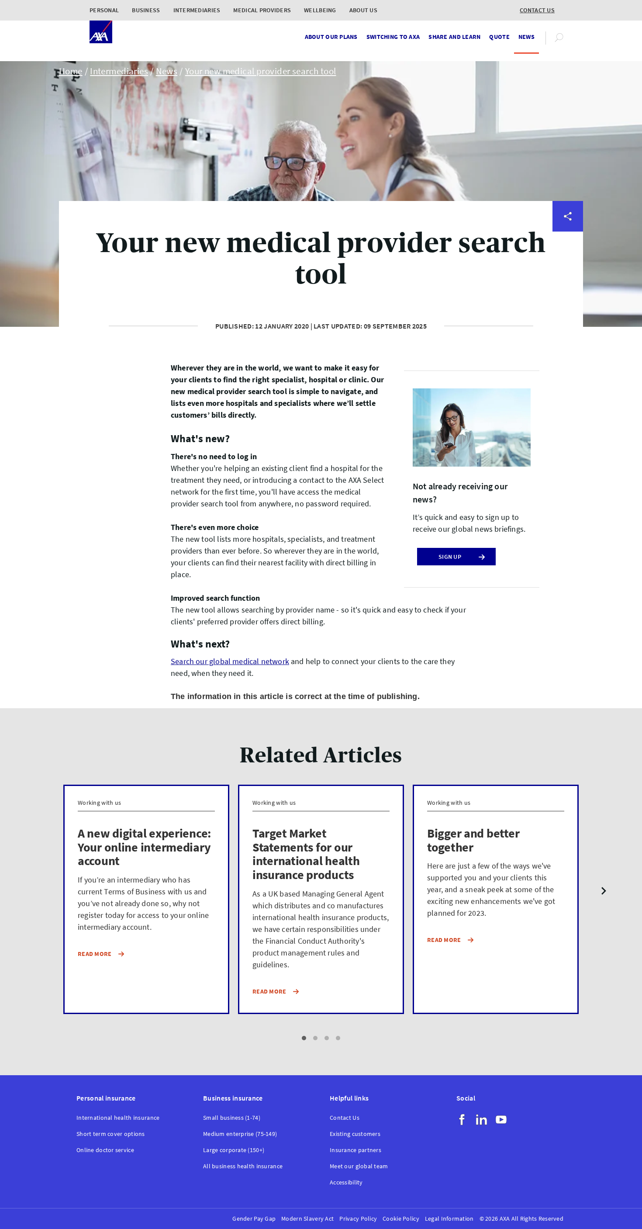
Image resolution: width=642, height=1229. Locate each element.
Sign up (449, 557)
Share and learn (454, 37)
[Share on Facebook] (567, 279)
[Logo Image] (101, 33)
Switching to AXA (393, 37)
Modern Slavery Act (307, 1218)
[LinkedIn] (481, 1119)
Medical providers (262, 10)
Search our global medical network (230, 661)
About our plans (331, 37)
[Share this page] (567, 216)
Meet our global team (359, 1166)
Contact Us (344, 1118)
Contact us (537, 10)
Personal (104, 10)
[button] (304, 1038)
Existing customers (355, 1134)
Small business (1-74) (231, 1118)
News (526, 37)
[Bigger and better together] (495, 899)
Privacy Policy (358, 1218)
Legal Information (449, 1218)
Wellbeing (320, 10)
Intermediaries (197, 10)
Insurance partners (355, 1150)
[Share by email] (567, 342)
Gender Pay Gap (254, 1218)
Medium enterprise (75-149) (240, 1134)
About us (363, 10)
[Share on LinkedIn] (567, 310)
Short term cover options (110, 1134)
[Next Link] (603, 891)
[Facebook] (461, 1119)
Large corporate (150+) (233, 1150)
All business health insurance (243, 1166)
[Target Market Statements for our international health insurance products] (321, 899)
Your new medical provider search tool (260, 71)
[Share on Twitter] (567, 247)
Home (71, 71)
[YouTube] (501, 1119)
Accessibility (346, 1182)
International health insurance (117, 1118)
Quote (499, 37)
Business (146, 10)
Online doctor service (105, 1150)
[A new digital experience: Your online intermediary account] (146, 899)
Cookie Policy (401, 1218)
